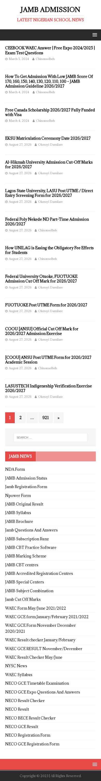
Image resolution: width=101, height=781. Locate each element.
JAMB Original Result (24, 504)
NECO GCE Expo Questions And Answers (42, 692)
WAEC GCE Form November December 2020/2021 (40, 628)
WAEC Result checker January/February (40, 639)
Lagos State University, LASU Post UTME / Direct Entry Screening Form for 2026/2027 (49, 193)
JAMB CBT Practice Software (30, 547)
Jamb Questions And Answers (31, 530)
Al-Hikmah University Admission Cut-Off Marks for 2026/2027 (49, 164)
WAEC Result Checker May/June (33, 657)
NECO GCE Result (21, 726)
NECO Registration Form (27, 735)
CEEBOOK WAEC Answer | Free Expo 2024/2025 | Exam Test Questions (50, 50)
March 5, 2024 (19, 59)
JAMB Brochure (19, 521)
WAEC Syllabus (18, 674)
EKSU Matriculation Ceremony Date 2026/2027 (48, 138)
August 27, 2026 (20, 144)
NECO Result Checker (25, 700)
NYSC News (16, 665)
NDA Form (15, 469)
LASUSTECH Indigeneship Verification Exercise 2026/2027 (48, 388)
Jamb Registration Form (26, 486)
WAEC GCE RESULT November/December (43, 648)
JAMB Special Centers (24, 582)
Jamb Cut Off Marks (23, 599)
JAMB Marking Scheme (25, 556)
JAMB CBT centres (21, 564)
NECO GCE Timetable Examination (37, 683)
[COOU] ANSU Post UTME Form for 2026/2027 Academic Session (48, 360)
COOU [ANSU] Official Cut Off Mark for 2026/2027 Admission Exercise (41, 331)
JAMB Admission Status (26, 478)
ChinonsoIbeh (45, 59)
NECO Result (17, 709)
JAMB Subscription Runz (27, 538)
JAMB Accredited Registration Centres (39, 573)
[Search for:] (50, 437)
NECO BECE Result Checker (30, 718)
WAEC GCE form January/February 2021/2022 (47, 616)
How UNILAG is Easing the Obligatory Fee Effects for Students (49, 250)
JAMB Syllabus (18, 512)
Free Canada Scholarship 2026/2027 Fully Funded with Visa (50, 112)
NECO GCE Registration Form (32, 744)
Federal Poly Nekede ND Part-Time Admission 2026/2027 (47, 221)
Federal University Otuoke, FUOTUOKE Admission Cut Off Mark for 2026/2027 (41, 279)
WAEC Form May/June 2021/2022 (35, 608)
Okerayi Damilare (50, 144)
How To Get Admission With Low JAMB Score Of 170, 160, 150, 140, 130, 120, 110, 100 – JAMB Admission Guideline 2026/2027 (49, 81)
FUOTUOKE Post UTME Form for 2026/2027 (46, 304)
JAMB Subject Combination (29, 590)
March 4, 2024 (19, 92)
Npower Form (18, 495)
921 (45, 417)
